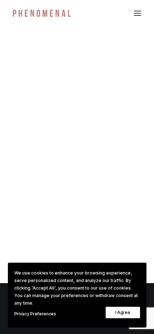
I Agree (122, 312)
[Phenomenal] (42, 13)
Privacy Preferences (35, 313)
